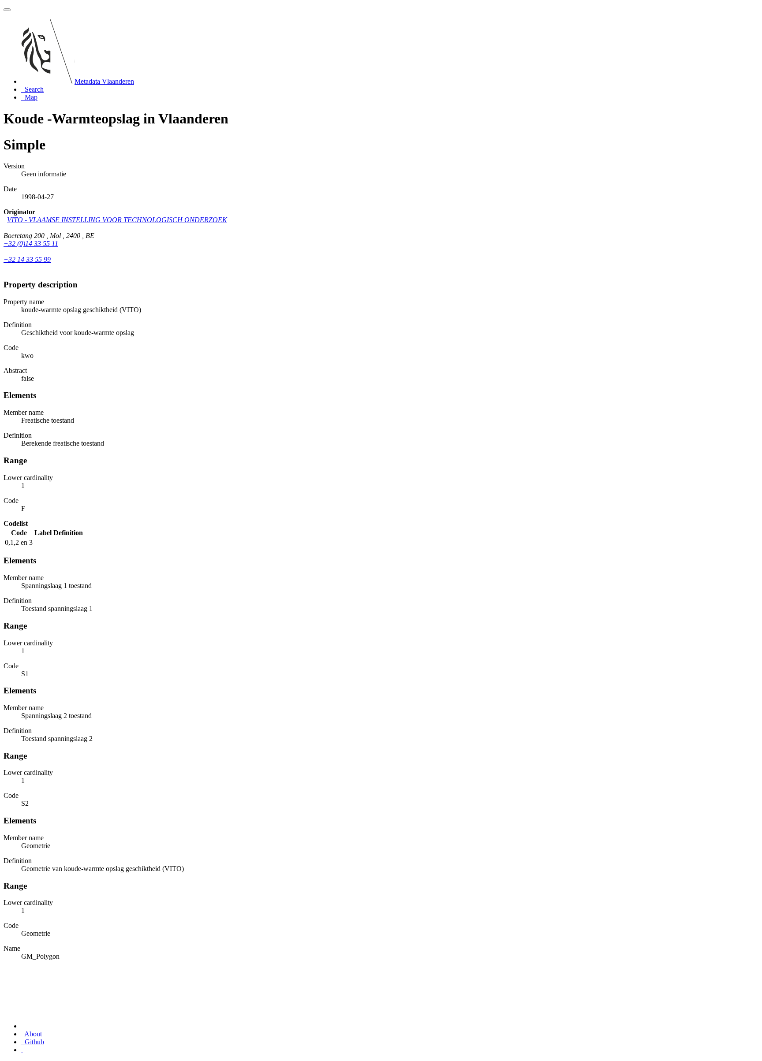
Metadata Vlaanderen (104, 81)
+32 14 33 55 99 (27, 259)
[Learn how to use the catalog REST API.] (22, 1050)
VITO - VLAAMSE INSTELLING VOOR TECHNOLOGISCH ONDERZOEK (117, 219)
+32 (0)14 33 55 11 (31, 243)
